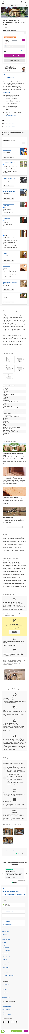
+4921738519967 (7, 655)
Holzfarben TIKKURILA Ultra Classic (10, 232)
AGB (3, 1003)
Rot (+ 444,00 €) (7, 222)
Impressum (4, 1012)
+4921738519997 (10, 68)
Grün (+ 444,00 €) (8, 224)
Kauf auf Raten (10, 46)
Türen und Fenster (6, 970)
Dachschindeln (6, 218)
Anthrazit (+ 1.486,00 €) (9, 211)
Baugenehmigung (6, 956)
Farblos (5, 253)
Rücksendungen (5, 947)
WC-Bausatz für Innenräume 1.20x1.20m (10, 283)
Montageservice (7, 150)
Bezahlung (4, 934)
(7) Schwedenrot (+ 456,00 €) (10, 245)
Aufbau (3, 978)
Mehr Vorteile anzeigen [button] (15, 526)
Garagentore (5, 972)
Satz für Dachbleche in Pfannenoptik (8, 204)
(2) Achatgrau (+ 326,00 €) (10, 238)
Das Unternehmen (6, 984)
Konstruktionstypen (6, 962)
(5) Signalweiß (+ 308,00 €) (10, 244)
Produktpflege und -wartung (8, 975)
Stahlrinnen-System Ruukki (9, 178)
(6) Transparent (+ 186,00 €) (10, 247)
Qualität (4, 987)
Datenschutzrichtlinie (6, 1006)
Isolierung (4, 964)
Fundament (4, 959)
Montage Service (6, 939)
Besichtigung (5, 992)
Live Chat (2, 1031)
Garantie (4, 942)
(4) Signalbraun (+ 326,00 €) (10, 240)
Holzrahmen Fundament (9, 162)
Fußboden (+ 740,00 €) (9, 270)
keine (5, 165)
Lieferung (4, 936)
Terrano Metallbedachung (9, 191)
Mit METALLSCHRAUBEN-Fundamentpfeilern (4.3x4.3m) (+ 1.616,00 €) (10, 171)
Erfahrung (4, 989)
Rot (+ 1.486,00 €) (8, 209)
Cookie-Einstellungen (6, 1014)
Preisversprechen (6, 950)
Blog (3, 995)
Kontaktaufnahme (6, 997)
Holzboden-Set (6, 266)
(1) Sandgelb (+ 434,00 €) (10, 237)
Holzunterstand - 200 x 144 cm (10, 294)
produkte (13, 5)
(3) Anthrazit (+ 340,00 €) (9, 242)
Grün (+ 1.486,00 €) (8, 212)
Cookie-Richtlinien (6, 1009)
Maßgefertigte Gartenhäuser (8, 944)
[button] (26, 5)
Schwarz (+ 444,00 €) (9, 226)
